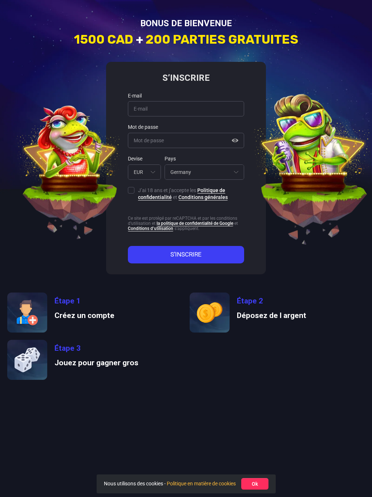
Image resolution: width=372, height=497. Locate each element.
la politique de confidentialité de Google (195, 223)
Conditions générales (203, 197)
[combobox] (144, 172)
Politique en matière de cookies (201, 483)
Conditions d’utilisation (150, 228)
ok (255, 484)
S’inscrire (186, 254)
